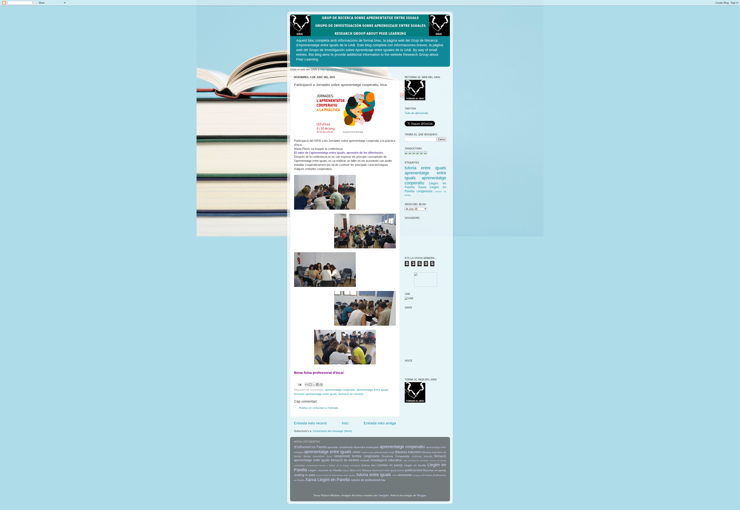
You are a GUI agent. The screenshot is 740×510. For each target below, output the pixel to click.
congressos (424, 191)
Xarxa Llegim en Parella (327, 479)
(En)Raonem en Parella (310, 447)
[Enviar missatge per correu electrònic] (299, 384)
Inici (345, 423)
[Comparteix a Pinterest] (321, 384)
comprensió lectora (347, 456)
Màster (346, 470)
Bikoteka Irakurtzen (408, 452)
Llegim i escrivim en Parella (325, 470)
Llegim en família (415, 465)
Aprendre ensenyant (366, 447)
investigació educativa (386, 460)
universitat (405, 475)
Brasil (329, 456)
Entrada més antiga (380, 423)
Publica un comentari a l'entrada (318, 407)
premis (400, 470)
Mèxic (353, 470)
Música (366, 470)
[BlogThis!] (310, 384)
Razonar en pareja (434, 470)
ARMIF (356, 452)
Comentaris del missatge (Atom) (332, 431)
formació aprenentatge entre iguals (315, 394)
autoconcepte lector (384, 452)
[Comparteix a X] (314, 384)
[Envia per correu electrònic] (307, 384)
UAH (394, 475)
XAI (423, 475)
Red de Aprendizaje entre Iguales (340, 475)
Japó (405, 460)
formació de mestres (350, 394)
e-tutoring (416, 456)
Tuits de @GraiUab (416, 113)
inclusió (364, 460)
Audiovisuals (367, 452)
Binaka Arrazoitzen (314, 456)
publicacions (413, 470)
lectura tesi (368, 465)
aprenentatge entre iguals (372, 389)
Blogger (421, 495)
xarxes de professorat (365, 480)
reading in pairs (304, 475)
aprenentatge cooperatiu (340, 389)
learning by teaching (418, 460)
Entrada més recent (310, 423)
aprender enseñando (340, 447)
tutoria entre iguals (425, 167)
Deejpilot (383, 495)
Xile (383, 480)
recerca (320, 475)
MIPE (359, 470)
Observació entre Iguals (384, 470)
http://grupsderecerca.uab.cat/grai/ (341, 69)
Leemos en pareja (390, 465)
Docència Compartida (395, 456)
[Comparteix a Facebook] (318, 384)
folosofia (428, 456)
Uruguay (417, 475)
